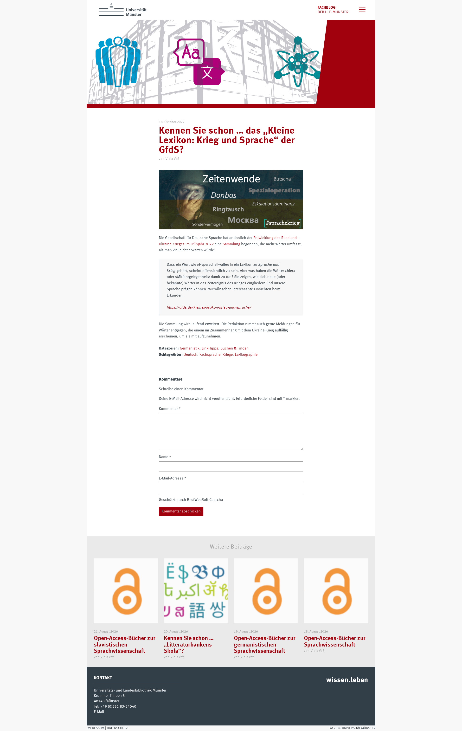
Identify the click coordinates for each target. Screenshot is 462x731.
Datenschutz (117, 728)
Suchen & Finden (234, 348)
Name (165, 457)
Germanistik (189, 348)
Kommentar (170, 409)
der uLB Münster (333, 12)
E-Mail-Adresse (172, 478)
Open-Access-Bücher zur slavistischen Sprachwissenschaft (124, 645)
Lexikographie (246, 355)
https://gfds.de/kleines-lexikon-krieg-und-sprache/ (209, 308)
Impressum (95, 728)
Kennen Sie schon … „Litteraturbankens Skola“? (189, 645)
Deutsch (190, 355)
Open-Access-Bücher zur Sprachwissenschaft (335, 642)
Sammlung (231, 244)
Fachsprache (209, 355)
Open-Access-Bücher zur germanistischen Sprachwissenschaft (264, 645)
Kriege (228, 355)
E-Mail (99, 712)
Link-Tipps (210, 348)
